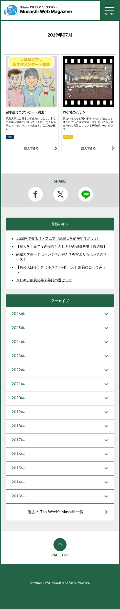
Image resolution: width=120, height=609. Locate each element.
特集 (10, 137)
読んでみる (31, 148)
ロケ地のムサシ (74, 112)
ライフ (68, 137)
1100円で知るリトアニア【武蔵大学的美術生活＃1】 (58, 238)
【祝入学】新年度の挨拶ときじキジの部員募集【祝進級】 (61, 246)
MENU (109, 14)
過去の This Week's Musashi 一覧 (56, 512)
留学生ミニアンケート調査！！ (28, 112)
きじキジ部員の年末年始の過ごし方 (44, 280)
